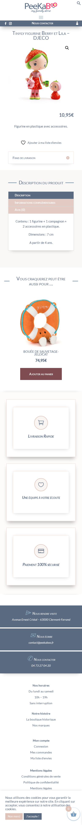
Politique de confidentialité (41, 782)
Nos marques (41, 725)
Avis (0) (20, 210)
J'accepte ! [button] (32, 816)
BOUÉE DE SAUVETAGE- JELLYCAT (41, 353)
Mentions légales (41, 788)
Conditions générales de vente (41, 776)
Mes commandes (41, 752)
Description (22, 195)
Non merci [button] (14, 816)
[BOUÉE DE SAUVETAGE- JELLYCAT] (41, 346)
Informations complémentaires (35, 202)
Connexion (41, 746)
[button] (79, 4)
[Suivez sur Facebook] (5, 23)
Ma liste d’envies (41, 758)
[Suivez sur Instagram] (10, 23)
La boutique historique (41, 719)
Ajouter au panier (41, 374)
